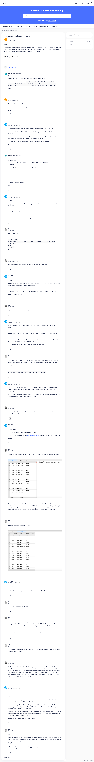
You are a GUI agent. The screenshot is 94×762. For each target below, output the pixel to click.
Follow (15, 57)
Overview (4, 30)
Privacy (75, 3)
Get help (16, 26)
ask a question (52, 20)
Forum (10, 3)
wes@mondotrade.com (33, 435)
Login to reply (12, 67)
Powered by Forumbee (88, 760)
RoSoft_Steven (11, 73)
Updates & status (26, 26)
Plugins (35, 26)
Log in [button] (88, 3)
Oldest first (59, 62)
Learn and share (7, 26)
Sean (9, 228)
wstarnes (10, 124)
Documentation (43, 26)
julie (9, 39)
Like (8, 57)
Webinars (54, 26)
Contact (82, 3)
